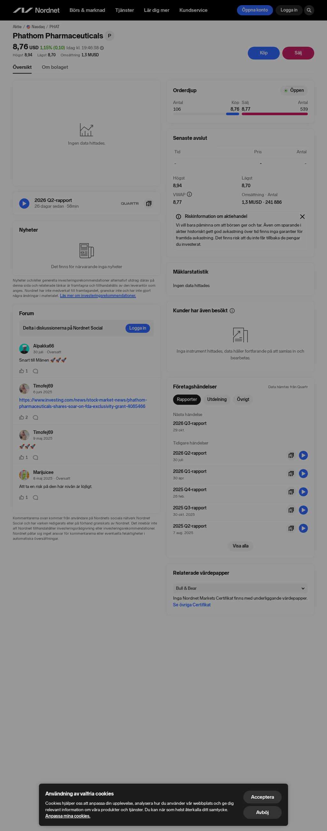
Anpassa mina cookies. (67, 816)
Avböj (262, 812)
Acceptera (262, 797)
